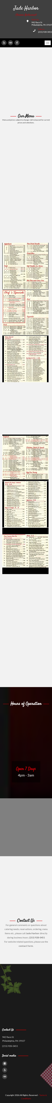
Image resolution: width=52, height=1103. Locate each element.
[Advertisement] (26, 81)
